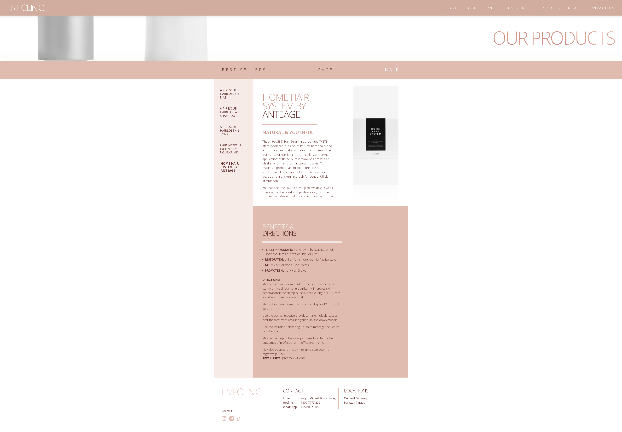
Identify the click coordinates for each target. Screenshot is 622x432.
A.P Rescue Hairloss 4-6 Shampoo (230, 112)
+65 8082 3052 (310, 407)
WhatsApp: (290, 407)
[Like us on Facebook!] (231, 418)
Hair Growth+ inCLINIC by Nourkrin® (231, 148)
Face (326, 69)
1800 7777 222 (310, 402)
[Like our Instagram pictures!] (224, 418)
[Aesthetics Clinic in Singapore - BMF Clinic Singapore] (26, 8)
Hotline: (288, 402)
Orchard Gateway (355, 398)
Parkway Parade (354, 402)
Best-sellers (244, 69)
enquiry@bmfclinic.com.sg (318, 398)
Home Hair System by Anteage (230, 167)
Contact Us (601, 8)
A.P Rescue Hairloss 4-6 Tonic (230, 130)
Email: (287, 398)
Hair (392, 69)
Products (549, 8)
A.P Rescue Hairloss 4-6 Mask (230, 93)
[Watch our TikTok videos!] (239, 418)
